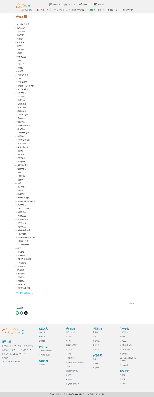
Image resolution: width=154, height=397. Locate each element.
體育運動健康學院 (72, 384)
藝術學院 (69, 375)
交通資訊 (96, 332)
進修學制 (123, 354)
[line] (17, 313)
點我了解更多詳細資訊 (24, 293)
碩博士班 (123, 341)
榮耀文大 (42, 336)
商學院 (68, 367)
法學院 (68, 354)
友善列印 (20, 308)
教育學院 (69, 379)
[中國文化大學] (23, 5)
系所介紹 (69, 336)
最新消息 (42, 364)
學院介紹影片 (71, 332)
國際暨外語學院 (72, 345)
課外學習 (96, 368)
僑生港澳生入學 (126, 345)
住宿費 (122, 379)
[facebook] (22, 313)
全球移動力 (97, 363)
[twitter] (26, 313)
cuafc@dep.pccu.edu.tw (11, 361)
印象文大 (42, 332)
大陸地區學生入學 (126, 349)
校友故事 (42, 341)
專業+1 (95, 359)
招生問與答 (124, 332)
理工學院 (69, 349)
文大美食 (96, 349)
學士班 (122, 336)
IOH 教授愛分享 (45, 355)
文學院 (68, 341)
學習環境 (96, 341)
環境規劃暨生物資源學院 (75, 362)
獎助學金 (123, 383)
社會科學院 (70, 358)
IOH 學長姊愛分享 (45, 350)
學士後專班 (124, 365)
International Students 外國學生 (128, 359)
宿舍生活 (96, 345)
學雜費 (122, 375)
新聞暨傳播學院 (72, 371)
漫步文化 (96, 336)
